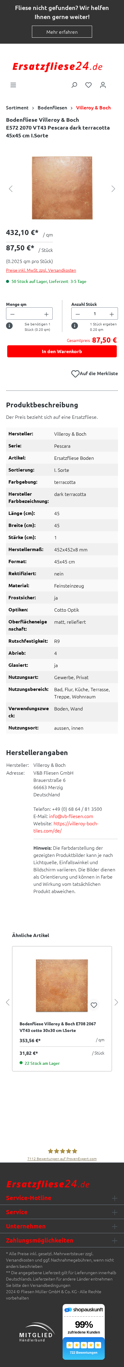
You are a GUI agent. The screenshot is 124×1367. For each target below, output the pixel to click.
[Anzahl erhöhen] (46, 313)
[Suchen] (74, 84)
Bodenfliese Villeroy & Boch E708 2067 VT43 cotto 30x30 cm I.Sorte (58, 1027)
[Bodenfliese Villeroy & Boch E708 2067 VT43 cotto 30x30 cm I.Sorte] (62, 985)
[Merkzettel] (88, 84)
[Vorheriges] (10, 188)
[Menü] (13, 84)
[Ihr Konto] (103, 84)
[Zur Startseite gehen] (57, 66)
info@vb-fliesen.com (71, 816)
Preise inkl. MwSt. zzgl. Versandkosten (41, 270)
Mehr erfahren (62, 31)
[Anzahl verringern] (12, 313)
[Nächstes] (113, 188)
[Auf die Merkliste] (94, 1005)
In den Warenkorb (62, 351)
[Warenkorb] (114, 83)
